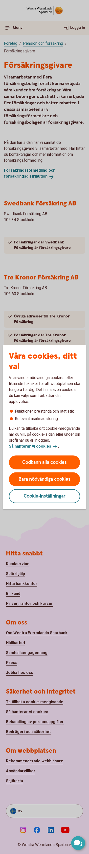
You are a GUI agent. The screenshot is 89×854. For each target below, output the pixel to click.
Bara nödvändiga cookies (44, 479)
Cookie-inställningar (45, 496)
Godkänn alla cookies (44, 462)
